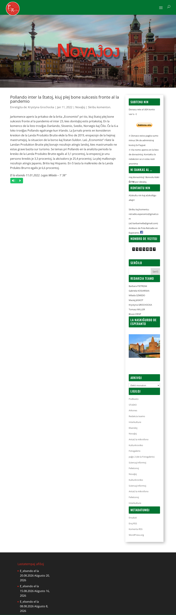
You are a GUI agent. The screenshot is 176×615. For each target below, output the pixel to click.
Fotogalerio (134, 450)
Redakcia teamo (137, 416)
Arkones (133, 410)
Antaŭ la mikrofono (138, 439)
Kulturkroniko (136, 445)
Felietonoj (134, 468)
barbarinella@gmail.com (145, 223)
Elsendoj (133, 427)
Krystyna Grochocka (41, 107)
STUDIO (133, 404)
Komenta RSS (135, 529)
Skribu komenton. (99, 107)
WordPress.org (136, 534)
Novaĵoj (80, 107)
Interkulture (135, 422)
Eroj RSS (133, 523)
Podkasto (134, 398)
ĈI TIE (132, 181)
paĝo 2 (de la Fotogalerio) (142, 456)
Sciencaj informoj (137, 462)
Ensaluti (133, 517)
